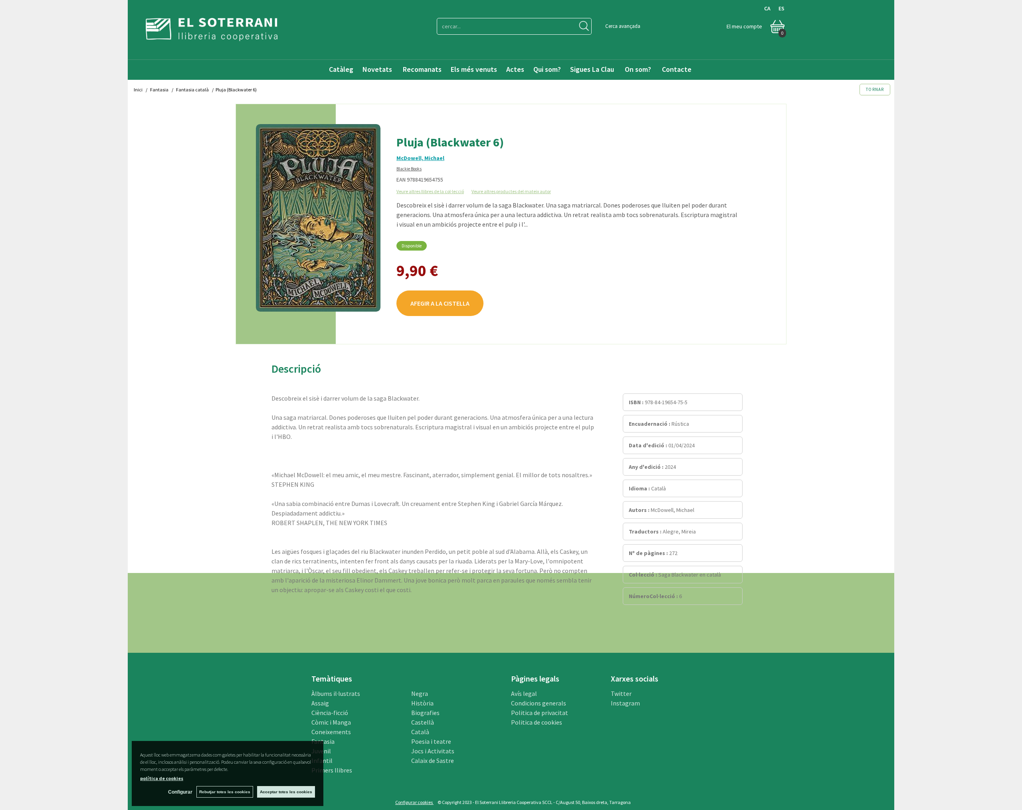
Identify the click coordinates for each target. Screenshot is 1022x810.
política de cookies (161, 778)
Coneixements (331, 732)
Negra (419, 693)
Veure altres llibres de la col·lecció (430, 191)
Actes (515, 69)
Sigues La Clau (592, 69)
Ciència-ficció (329, 713)
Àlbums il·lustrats (335, 693)
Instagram (625, 703)
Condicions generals (538, 703)
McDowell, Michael (420, 158)
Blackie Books (409, 169)
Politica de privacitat (539, 713)
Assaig (320, 703)
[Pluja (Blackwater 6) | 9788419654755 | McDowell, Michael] (318, 218)
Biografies (425, 713)
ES (781, 8)
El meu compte (744, 26)
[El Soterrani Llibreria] (211, 36)
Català (420, 732)
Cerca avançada (622, 26)
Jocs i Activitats (432, 751)
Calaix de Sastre (432, 761)
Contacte (677, 69)
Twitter (621, 693)
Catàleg (341, 69)
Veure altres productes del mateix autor (511, 191)
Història (422, 703)
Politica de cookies (536, 722)
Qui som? (547, 69)
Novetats (378, 69)
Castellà (422, 722)
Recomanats (422, 69)
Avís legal (524, 693)
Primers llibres (331, 770)
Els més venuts (474, 69)
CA (767, 8)
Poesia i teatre (431, 741)
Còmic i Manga (331, 722)
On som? (638, 69)
